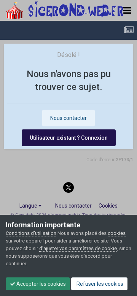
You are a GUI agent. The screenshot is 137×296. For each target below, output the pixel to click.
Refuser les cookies (99, 284)
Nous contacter (68, 118)
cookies (117, 233)
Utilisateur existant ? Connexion (69, 138)
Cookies (108, 206)
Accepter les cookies (40, 284)
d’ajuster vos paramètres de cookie (78, 248)
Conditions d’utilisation (31, 233)
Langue (28, 206)
